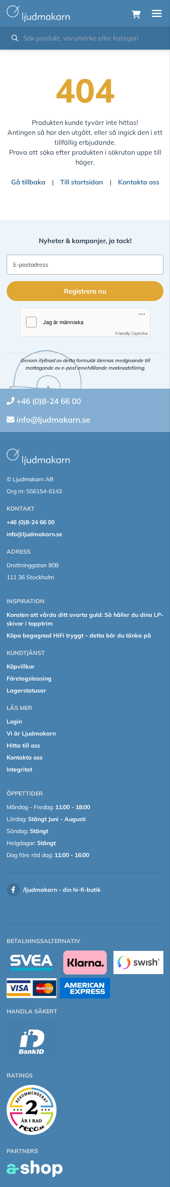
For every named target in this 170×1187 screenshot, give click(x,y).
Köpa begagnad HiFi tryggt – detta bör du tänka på (79, 635)
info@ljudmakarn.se (53, 420)
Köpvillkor (21, 666)
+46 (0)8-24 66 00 (49, 401)
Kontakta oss (138, 182)
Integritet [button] (19, 769)
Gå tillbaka (28, 182)
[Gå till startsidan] (38, 13)
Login (14, 721)
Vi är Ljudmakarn (31, 733)
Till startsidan (81, 182)
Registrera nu (85, 291)
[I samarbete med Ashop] (35, 1169)
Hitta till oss (23, 745)
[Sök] (15, 38)
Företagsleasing (29, 678)
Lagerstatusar (26, 690)
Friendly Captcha (131, 333)
